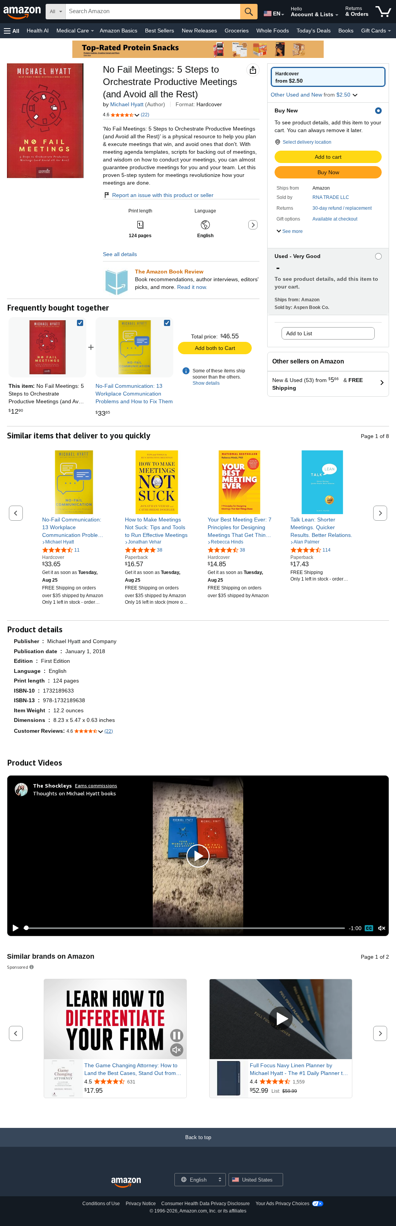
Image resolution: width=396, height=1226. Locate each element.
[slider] (184, 928)
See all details (120, 254)
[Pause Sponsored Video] (176, 1036)
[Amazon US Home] (126, 1183)
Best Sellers (159, 30)
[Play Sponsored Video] (280, 1019)
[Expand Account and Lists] (336, 15)
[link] (135, 347)
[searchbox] (153, 11)
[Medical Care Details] (92, 31)
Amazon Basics (118, 30)
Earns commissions (96, 785)
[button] (11, 30)
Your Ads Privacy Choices (282, 1203)
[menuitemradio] (369, 928)
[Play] (13, 928)
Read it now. (192, 287)
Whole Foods (272, 30)
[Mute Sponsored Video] (176, 1050)
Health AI (38, 30)
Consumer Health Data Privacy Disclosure (205, 1203)
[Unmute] (382, 928)
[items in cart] (383, 11)
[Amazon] (23, 11)
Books (345, 30)
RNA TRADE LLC (330, 197)
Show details (206, 383)
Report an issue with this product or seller (162, 195)
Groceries (237, 30)
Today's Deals (314, 30)
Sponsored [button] (17, 967)
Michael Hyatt (126, 104)
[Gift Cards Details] (389, 31)
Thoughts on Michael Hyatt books (74, 793)
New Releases (199, 30)
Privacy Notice (141, 1203)
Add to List (299, 333)
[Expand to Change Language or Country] (282, 14)
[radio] (328, 77)
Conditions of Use (101, 1203)
